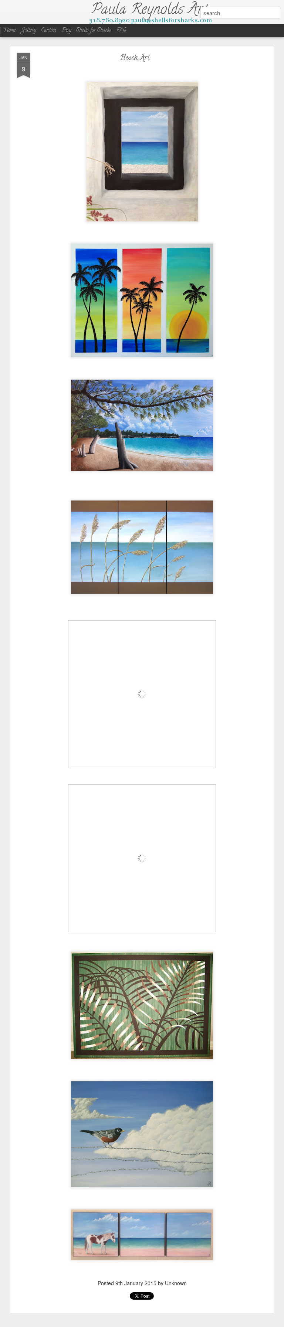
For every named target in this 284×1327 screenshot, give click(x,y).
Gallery (28, 30)
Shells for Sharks (93, 30)
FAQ (121, 30)
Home (10, 30)
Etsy (66, 30)
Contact (48, 30)
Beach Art (134, 58)
